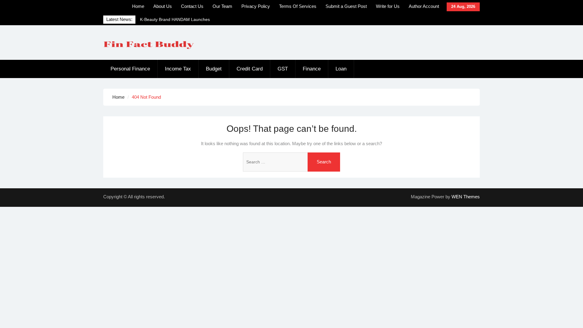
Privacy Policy (255, 6)
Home (138, 6)
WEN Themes (466, 196)
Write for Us (388, 6)
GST (283, 69)
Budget (214, 69)
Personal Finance (130, 69)
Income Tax (178, 69)
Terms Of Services (297, 6)
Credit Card (250, 69)
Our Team (222, 6)
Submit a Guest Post (346, 6)
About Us (162, 6)
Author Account (424, 6)
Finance (312, 69)
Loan (341, 69)
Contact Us (192, 6)
